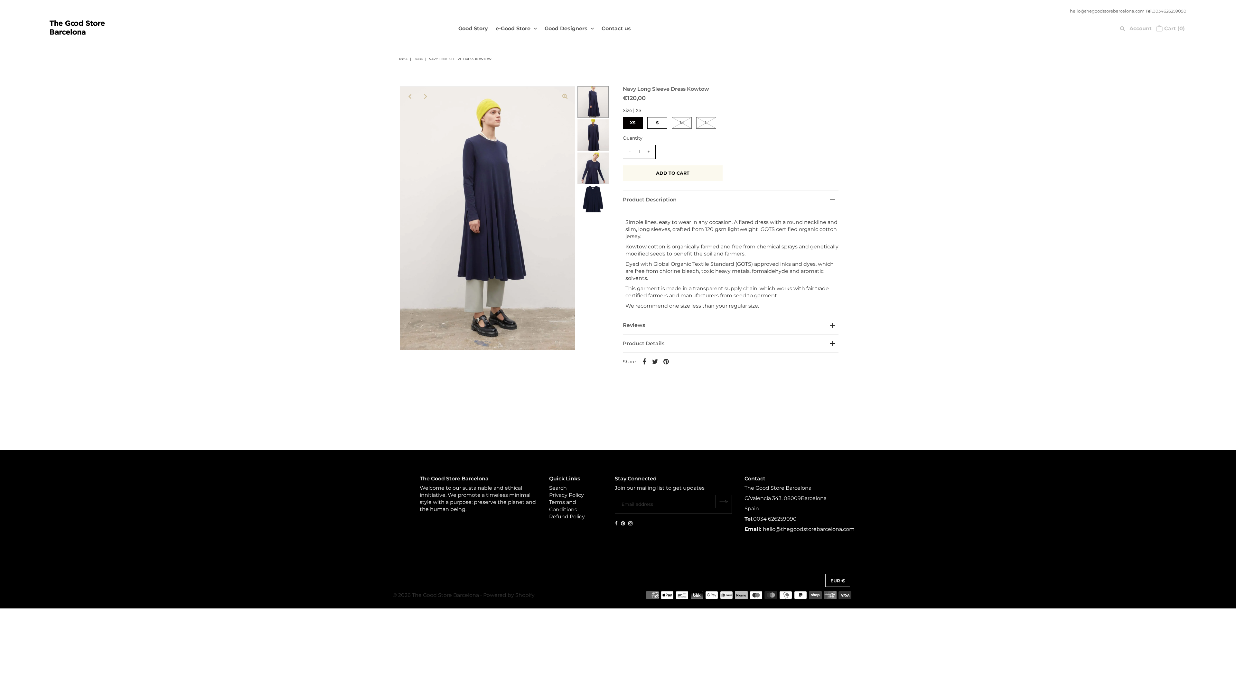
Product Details (643, 343)
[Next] (426, 96)
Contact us (616, 28)
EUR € (837, 581)
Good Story (473, 28)
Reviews (634, 325)
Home (402, 59)
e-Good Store (513, 28)
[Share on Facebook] (644, 361)
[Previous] (410, 96)
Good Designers (566, 28)
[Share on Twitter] (655, 361)
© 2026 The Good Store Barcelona (436, 595)
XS (632, 122)
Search (558, 488)
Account (1140, 28)
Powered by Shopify (509, 595)
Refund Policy (567, 517)
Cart (1174, 28)
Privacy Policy (566, 495)
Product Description (650, 200)
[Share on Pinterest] (666, 361)
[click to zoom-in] (565, 96)
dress (418, 59)
